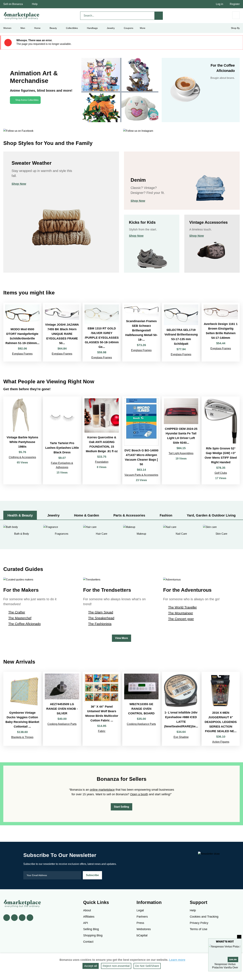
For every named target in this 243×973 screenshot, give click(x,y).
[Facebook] (6, 917)
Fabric (101, 731)
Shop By (235, 28)
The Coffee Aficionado (24, 624)
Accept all (90, 966)
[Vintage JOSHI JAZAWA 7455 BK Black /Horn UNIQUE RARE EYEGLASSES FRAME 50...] (62, 332)
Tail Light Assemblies (181, 453)
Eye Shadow (181, 737)
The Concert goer (181, 619)
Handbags (92, 28)
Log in (219, 4)
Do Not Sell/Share (147, 966)
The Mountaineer (180, 613)
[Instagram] (30, 917)
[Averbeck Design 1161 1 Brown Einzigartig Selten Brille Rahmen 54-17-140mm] (221, 332)
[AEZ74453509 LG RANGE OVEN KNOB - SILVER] (62, 709)
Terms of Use (198, 929)
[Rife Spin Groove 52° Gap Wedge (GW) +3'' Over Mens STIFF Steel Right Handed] (221, 440)
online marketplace (102, 789)
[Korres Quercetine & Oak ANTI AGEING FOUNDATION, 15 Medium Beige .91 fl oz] (102, 440)
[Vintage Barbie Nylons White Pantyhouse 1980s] (22, 440)
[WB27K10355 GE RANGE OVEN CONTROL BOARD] (141, 709)
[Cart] (236, 15)
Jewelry (111, 28)
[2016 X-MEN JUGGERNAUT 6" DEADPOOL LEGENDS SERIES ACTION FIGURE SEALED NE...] (221, 709)
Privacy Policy (199, 923)
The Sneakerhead (101, 618)
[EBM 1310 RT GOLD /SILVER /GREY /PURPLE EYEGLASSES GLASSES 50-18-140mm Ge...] (102, 332)
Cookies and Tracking (204, 916)
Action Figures (220, 741)
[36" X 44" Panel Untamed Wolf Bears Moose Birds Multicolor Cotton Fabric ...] (102, 709)
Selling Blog (91, 929)
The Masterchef (19, 618)
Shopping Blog (92, 935)
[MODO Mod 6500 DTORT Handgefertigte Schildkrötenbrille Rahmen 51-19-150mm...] (22, 332)
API (85, 923)
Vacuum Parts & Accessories (141, 474)
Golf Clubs (221, 472)
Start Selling (121, 806)
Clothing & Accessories (22, 457)
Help (35, 4)
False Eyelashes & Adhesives (62, 465)
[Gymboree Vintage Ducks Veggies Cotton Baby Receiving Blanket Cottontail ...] (22, 709)
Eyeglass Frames (22, 353)
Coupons (128, 28)
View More (121, 638)
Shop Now (19, 183)
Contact (88, 941)
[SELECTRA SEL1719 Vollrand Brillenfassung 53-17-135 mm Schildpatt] (181, 332)
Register (235, 4)
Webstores (144, 929)
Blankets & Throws (22, 737)
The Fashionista (99, 624)
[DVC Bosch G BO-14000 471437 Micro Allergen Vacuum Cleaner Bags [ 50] (141, 440)
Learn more (177, 959)
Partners (142, 916)
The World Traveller (182, 607)
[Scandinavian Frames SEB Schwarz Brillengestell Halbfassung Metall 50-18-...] (141, 332)
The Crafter (16, 612)
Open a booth (139, 794)
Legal (140, 910)
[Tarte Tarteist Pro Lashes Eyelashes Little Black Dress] (62, 440)
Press (140, 923)
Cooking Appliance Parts (62, 724)
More (142, 28)
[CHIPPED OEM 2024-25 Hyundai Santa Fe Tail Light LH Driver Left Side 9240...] (181, 440)
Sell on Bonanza (13, 4)
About (87, 910)
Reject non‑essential (116, 966)
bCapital (142, 935)
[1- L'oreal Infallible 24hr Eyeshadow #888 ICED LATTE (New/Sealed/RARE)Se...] (181, 709)
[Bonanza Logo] (21, 16)
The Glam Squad (100, 612)
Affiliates (88, 916)
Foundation (101, 461)
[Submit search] (159, 16)
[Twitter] (14, 917)
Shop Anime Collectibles (27, 100)
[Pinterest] (22, 917)
